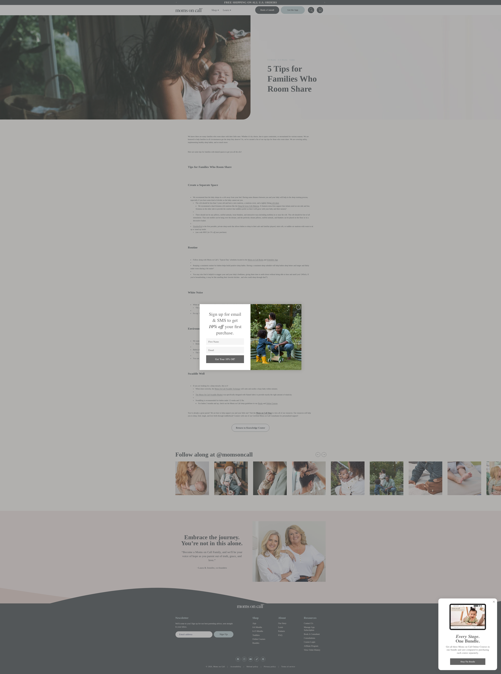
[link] (467, 617)
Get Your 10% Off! (225, 359)
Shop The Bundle (467, 661)
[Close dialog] (298, 307)
